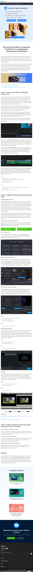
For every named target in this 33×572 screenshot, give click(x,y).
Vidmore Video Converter (17, 8)
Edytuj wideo (8, 3)
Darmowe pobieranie (12, 20)
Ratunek (4, 3)
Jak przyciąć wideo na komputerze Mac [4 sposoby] (16, 484)
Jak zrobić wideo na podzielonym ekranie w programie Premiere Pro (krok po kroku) (16, 499)
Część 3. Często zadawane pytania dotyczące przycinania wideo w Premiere (13, 87)
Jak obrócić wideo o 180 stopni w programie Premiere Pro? (11, 419)
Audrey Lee (11, 53)
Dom (1, 3)
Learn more (25, 571)
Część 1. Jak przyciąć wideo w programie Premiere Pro (10, 84)
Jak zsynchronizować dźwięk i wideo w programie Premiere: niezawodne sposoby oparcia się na (16, 514)
